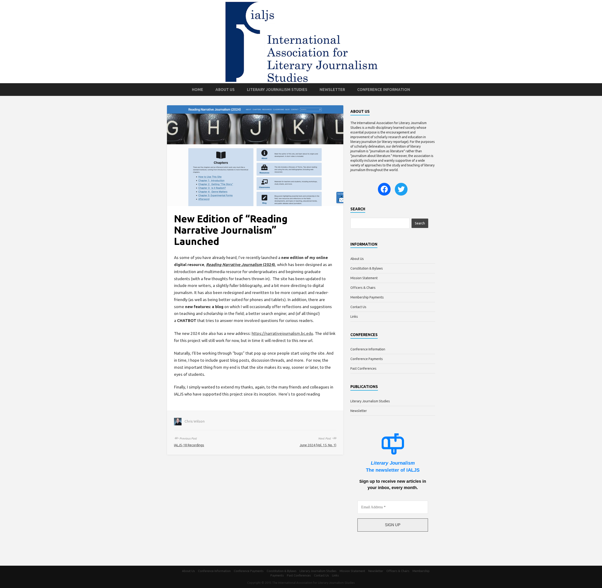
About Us (225, 89)
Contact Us (358, 307)
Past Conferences (363, 368)
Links (354, 316)
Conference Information (383, 89)
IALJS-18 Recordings (189, 445)
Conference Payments (366, 359)
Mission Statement (364, 278)
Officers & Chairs (363, 288)
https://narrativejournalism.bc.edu (282, 333)
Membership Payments (367, 297)
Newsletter (332, 89)
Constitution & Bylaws (366, 268)
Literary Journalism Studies (277, 89)
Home (197, 89)
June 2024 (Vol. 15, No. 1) (318, 445)
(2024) (240, 264)
